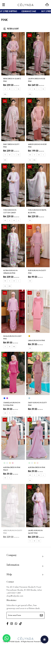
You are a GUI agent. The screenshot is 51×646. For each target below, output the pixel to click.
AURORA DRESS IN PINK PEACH (11, 468)
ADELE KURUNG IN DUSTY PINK (12, 531)
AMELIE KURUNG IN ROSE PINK (37, 145)
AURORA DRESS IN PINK (36, 467)
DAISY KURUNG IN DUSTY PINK (37, 404)
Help (9, 574)
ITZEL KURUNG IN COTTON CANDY (9, 211)
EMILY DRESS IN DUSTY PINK (11, 145)
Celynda (17, 641)
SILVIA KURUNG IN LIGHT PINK (12, 337)
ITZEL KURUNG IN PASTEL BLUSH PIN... (37, 211)
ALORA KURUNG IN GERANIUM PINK (10, 271)
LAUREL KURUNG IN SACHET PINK (35, 531)
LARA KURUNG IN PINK (36, 340)
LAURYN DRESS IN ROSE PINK (36, 80)
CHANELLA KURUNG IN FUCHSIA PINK (11, 404)
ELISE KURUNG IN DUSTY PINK (37, 271)
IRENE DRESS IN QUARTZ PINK (12, 80)
